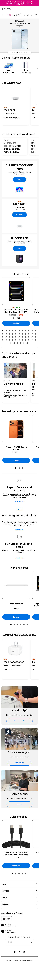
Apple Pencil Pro (16, 604)
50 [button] (28, 343)
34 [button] (3, 340)
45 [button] (11, 343)
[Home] (9, 15)
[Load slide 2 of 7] (15, 52)
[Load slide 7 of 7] (26, 52)
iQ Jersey (15, 960)
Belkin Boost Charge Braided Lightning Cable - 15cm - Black (16, 853)
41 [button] (26, 340)
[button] (2, 15)
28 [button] (19, 337)
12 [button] (3, 334)
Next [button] (37, 3)
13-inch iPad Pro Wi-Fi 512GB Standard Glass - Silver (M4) (16, 311)
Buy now (16, 323)
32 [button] (32, 337)
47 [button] (18, 343)
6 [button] (19, 331)
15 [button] (13, 334)
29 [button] (23, 337)
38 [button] (16, 340)
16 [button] (16, 334)
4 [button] (13, 331)
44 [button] (36, 340)
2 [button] (6, 331)
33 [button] (36, 337)
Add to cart (16, 866)
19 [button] (26, 334)
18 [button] (23, 334)
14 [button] (10, 334)
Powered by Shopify (25, 960)
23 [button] (3, 337)
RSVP (20, 804)
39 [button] (19, 340)
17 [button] (19, 334)
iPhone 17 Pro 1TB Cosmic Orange (16, 448)
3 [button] (10, 331)
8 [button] (26, 331)
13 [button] (6, 334)
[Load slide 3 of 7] (17, 52)
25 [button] (10, 337)
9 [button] (29, 331)
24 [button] (6, 337)
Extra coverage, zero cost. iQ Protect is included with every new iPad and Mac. (19, 3)
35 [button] (6, 340)
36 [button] (10, 340)
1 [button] (3, 331)
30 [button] (26, 337)
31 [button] (29, 337)
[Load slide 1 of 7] (12, 52)
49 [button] (24, 343)
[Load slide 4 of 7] (19, 52)
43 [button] (32, 340)
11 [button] (36, 331)
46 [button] (15, 343)
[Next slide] (37, 68)
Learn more (19, 4)
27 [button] (16, 337)
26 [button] (13, 337)
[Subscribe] (30, 942)
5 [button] (16, 331)
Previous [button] (2, 3)
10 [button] (32, 331)
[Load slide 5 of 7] (22, 52)
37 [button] (13, 340)
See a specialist (19, 721)
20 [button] (29, 334)
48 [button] (21, 343)
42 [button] (29, 340)
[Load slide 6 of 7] (24, 52)
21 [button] (32, 334)
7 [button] (23, 331)
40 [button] (23, 340)
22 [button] (36, 334)
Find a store (19, 763)
